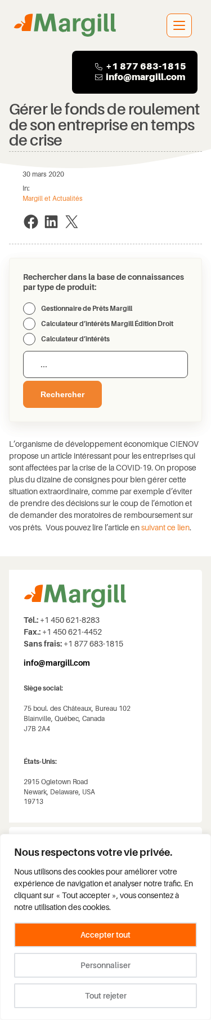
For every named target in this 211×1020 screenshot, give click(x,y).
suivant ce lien (165, 527)
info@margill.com (145, 77)
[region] (105, 927)
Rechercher (62, 394)
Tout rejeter (106, 995)
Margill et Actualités (53, 199)
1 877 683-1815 (149, 66)
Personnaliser (105, 965)
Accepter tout (105, 934)
